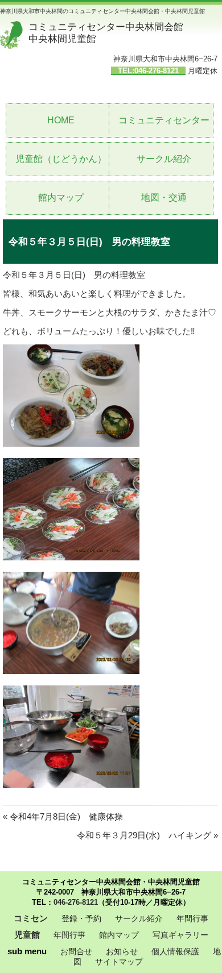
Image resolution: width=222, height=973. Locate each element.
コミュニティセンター (163, 120)
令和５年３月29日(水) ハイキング (144, 835)
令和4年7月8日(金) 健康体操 (66, 816)
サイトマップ (119, 961)
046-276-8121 (76, 902)
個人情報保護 (175, 951)
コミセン (31, 918)
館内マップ (61, 197)
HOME (61, 120)
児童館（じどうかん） (60, 159)
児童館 (27, 934)
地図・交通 (164, 197)
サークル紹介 (164, 159)
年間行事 (192, 918)
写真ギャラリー (180, 934)
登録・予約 (81, 918)
